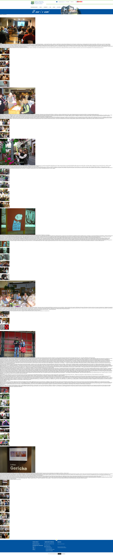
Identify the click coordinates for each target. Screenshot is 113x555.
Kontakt (54, 7)
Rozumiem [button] (59, 553)
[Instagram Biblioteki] (81, 1)
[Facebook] (76, 1)
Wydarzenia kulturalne (34, 7)
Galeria (40, 7)
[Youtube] (77, 1)
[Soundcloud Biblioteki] (80, 1)
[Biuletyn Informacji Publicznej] (79, 1)
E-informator (45, 7)
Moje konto (58, 7)
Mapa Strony (72, 1)
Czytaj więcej (63, 553)
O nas (50, 7)
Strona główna (67, 1)
